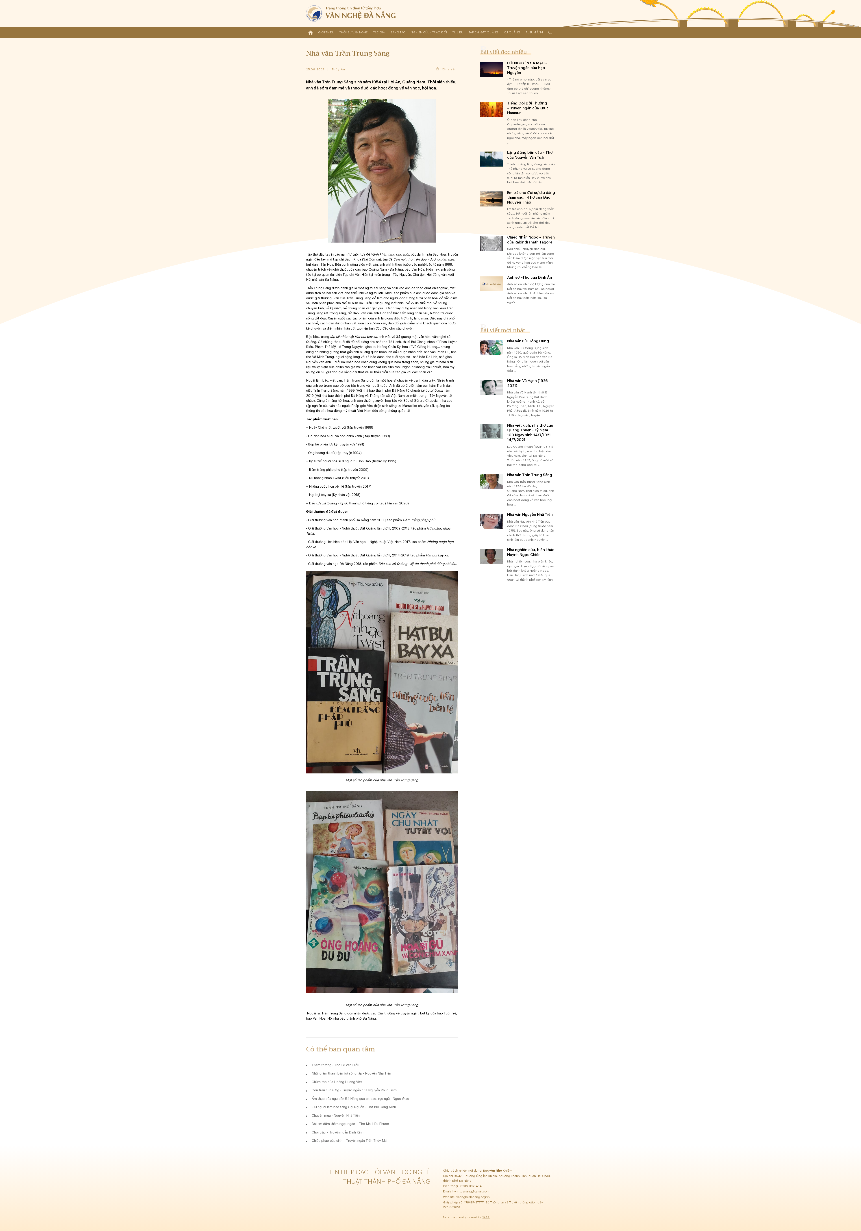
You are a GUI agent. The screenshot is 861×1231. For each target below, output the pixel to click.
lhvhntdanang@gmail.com (471, 1191)
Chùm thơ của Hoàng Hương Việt (337, 1082)
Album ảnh (534, 32)
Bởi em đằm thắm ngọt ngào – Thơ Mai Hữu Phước (350, 1124)
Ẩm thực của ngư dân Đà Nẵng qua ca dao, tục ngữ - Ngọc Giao (360, 1099)
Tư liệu (457, 32)
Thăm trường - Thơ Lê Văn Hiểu (335, 1065)
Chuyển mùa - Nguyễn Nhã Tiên (336, 1115)
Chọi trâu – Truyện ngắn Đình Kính (337, 1132)
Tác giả (379, 32)
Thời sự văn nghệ (353, 32)
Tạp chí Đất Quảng (483, 32)
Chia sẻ (448, 69)
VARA (486, 1217)
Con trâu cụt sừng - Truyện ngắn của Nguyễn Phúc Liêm (354, 1090)
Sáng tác (398, 32)
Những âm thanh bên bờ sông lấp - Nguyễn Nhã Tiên (351, 1073)
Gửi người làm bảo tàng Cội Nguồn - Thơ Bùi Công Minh (354, 1107)
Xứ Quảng (512, 32)
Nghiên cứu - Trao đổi (429, 32)
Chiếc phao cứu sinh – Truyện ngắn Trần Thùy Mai (349, 1140)
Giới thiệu (326, 32)
